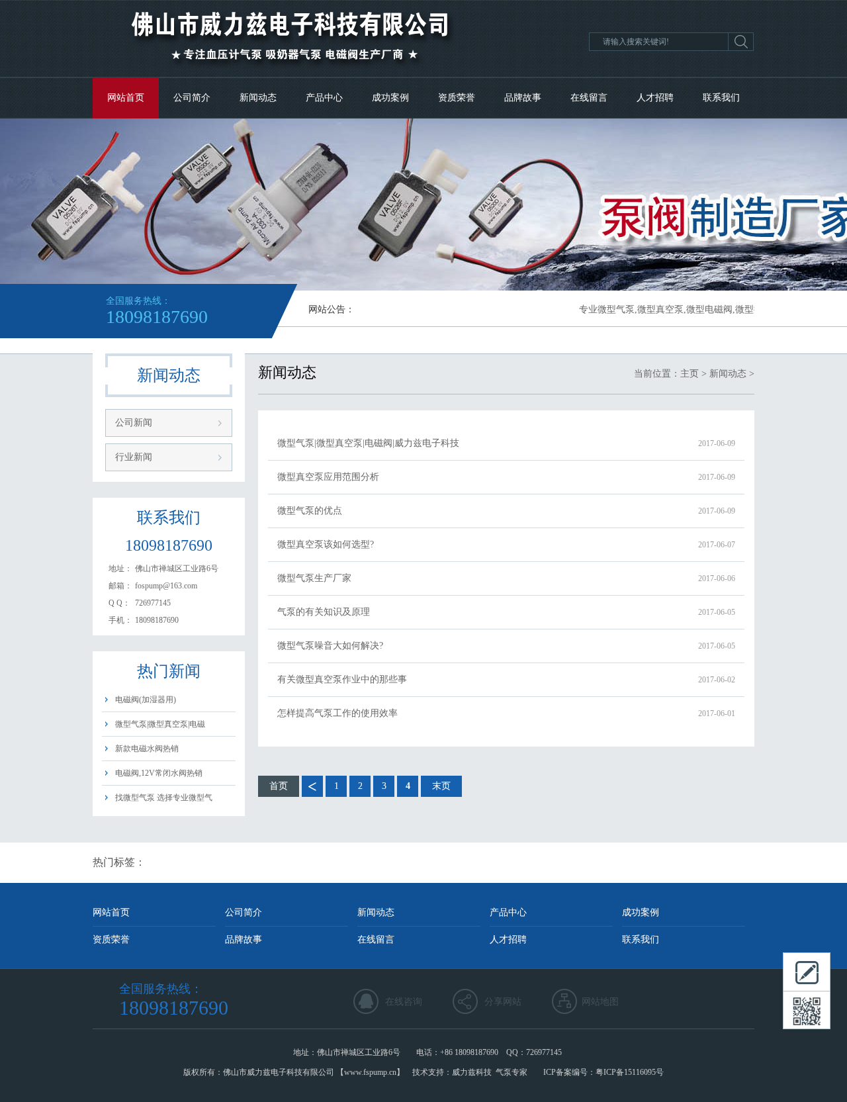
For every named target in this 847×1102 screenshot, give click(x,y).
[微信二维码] (806, 1010)
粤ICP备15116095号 (630, 1072)
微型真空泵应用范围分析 (506, 477)
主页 (689, 374)
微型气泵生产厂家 (506, 578)
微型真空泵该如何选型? (506, 544)
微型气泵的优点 (506, 511)
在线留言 (588, 98)
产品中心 (324, 98)
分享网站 (502, 1002)
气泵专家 (511, 1072)
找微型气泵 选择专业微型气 (163, 797)
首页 (278, 786)
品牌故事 (522, 98)
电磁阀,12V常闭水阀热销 (158, 773)
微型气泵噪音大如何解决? (506, 646)
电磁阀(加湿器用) (145, 699)
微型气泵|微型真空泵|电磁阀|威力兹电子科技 (506, 443)
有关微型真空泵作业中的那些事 (506, 679)
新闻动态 (258, 98)
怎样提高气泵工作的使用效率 (506, 713)
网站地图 (600, 1002)
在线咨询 (403, 1002)
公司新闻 (133, 423)
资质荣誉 (456, 98)
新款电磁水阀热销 (147, 748)
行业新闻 (133, 457)
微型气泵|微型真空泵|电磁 (160, 724)
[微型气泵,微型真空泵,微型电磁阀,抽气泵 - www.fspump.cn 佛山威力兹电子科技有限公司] (290, 74)
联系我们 (721, 98)
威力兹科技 (472, 1072)
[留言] (806, 971)
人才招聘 (655, 98)
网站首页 (125, 98)
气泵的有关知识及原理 (506, 612)
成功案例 (390, 98)
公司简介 (191, 98)
